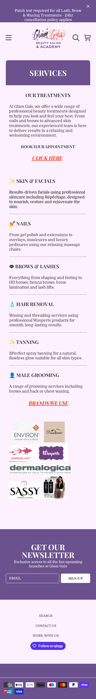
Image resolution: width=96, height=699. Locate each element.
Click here (47, 157)
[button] (8, 37)
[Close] (88, 6)
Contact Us (45, 626)
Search (45, 616)
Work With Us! (46, 635)
